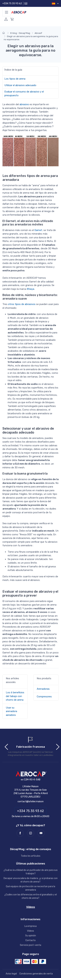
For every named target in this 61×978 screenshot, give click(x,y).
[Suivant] (56, 746)
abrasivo (25, 104)
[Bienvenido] (4, 33)
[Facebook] (20, 833)
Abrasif (38, 33)
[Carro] (12, 20)
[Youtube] (41, 833)
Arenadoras (43, 688)
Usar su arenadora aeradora (11, 711)
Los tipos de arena (14, 78)
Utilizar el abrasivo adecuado (20, 85)
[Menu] (6, 12)
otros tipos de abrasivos (21, 304)
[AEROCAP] (30, 774)
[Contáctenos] (25, 3)
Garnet (38, 230)
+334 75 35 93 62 (12, 3)
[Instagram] (30, 833)
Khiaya (30, 289)
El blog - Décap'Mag (20, 33)
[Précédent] (4, 746)
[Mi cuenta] (6, 20)
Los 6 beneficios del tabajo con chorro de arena (15, 696)
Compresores (44, 696)
